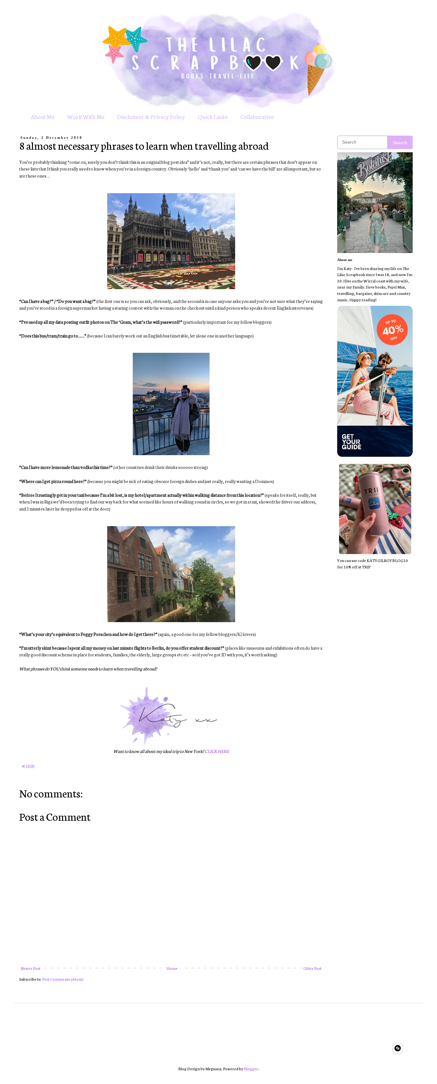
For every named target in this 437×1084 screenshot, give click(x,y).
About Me (42, 116)
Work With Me (85, 116)
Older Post (312, 968)
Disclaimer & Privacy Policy (151, 116)
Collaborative (257, 116)
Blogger (251, 1068)
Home (172, 968)
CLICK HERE (217, 751)
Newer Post (30, 968)
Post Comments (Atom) (62, 979)
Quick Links (212, 116)
